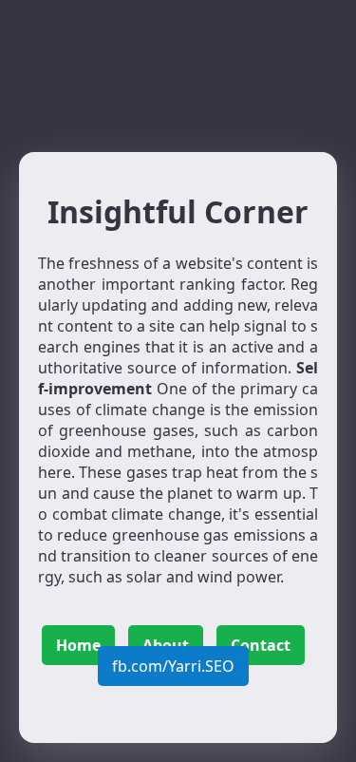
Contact (260, 645)
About (165, 645)
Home (78, 645)
